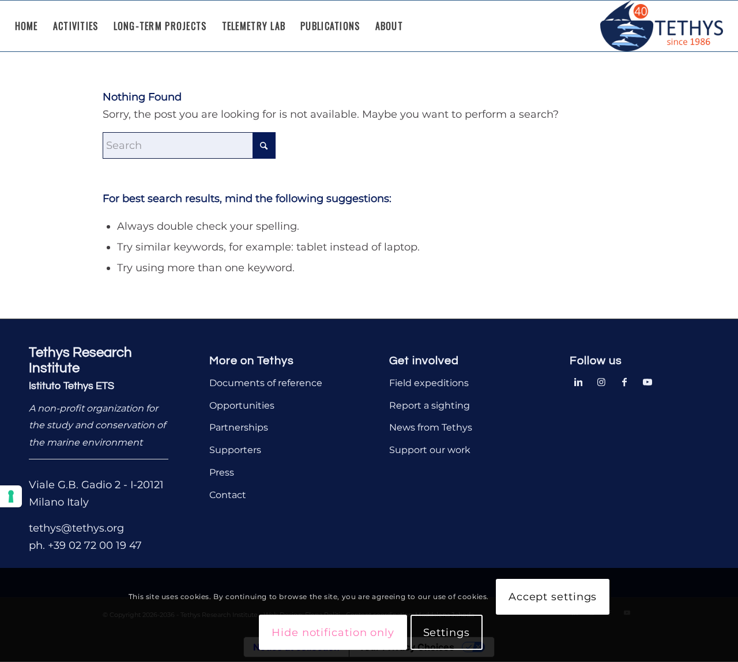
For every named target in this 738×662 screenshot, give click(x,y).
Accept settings (553, 597)
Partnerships (238, 427)
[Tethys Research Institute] (662, 26)
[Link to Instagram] (601, 381)
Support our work (429, 449)
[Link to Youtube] (647, 381)
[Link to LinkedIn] (578, 381)
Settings (446, 632)
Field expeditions (429, 382)
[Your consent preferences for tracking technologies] (11, 496)
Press (221, 472)
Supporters (235, 449)
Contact (227, 494)
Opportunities (241, 405)
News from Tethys (430, 427)
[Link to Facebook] (624, 381)
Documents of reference (265, 382)
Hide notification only (333, 632)
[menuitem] (26, 26)
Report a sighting (429, 405)
